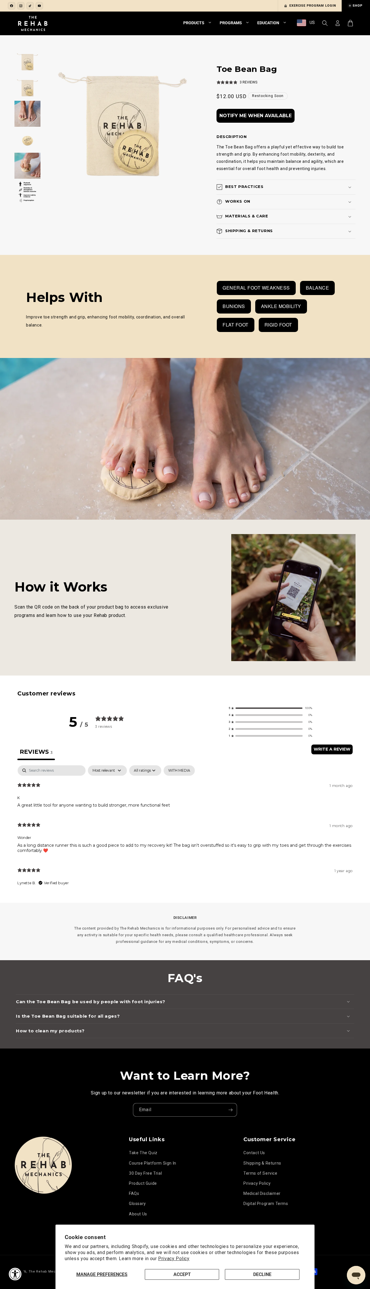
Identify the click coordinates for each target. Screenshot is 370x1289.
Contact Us (254, 1152)
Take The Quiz (143, 1152)
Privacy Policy (173, 1258)
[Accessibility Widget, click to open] (15, 1274)
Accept (182, 1274)
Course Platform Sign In (152, 1163)
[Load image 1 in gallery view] (27, 62)
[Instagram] (21, 6)
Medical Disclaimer (262, 1193)
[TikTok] (30, 6)
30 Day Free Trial (145, 1173)
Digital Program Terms (265, 1203)
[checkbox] (179, 770)
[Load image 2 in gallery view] (27, 88)
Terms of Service (260, 1173)
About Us (138, 1214)
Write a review (332, 749)
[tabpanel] (185, 828)
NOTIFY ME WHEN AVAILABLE (255, 115)
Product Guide (143, 1183)
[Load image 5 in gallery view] (27, 166)
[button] (325, 23)
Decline (262, 1274)
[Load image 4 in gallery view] (27, 140)
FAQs (134, 1193)
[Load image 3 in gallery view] (27, 114)
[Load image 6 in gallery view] (27, 192)
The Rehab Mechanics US (51, 1271)
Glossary (137, 1203)
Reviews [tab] (36, 751)
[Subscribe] (230, 1110)
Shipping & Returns (262, 1163)
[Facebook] (11, 6)
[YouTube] (39, 6)
